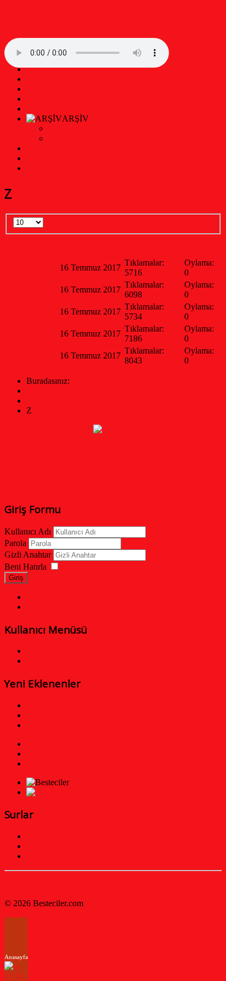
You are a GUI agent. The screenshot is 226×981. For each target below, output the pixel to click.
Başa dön (20, 884)
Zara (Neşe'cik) (23, 267)
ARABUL (45, 98)
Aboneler (42, 846)
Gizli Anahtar (27, 554)
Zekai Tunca (27, 289)
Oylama (202, 245)
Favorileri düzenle (57, 753)
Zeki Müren (26, 333)
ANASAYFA (50, 69)
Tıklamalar (153, 245)
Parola (15, 543)
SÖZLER (43, 79)
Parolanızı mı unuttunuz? (69, 606)
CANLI (40, 108)
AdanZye (42, 88)
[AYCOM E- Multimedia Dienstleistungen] (103, 792)
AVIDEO (43, 168)
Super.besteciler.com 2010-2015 (103, 138)
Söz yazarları (48, 743)
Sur (32, 856)
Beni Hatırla (25, 566)
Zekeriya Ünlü (31, 311)
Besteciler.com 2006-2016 (93, 128)
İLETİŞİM (45, 148)
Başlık (31, 245)
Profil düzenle (50, 650)
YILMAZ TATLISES (64, 158)
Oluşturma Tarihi (91, 245)
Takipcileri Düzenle (60, 763)
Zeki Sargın (26, 355)
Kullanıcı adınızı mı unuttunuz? (80, 597)
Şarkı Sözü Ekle (54, 660)
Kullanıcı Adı (27, 531)
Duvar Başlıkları (54, 836)
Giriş (16, 578)
